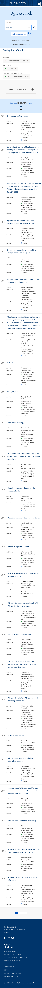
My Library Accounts (12, 954)
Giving (6, 970)
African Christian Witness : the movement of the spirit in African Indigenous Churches (22, 664)
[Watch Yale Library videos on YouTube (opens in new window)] (12, 937)
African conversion (16, 735)
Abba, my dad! (13, 392)
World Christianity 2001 (16, 77)
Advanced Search (19, 34)
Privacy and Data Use (12, 973)
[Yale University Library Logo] (21, 2)
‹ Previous (20, 103)
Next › (30, 103)
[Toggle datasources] (28, 45)
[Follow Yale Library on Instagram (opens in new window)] (9, 937)
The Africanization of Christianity (22, 821)
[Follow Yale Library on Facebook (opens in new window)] (5, 937)
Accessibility (9, 967)
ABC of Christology (16, 423)
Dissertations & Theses (16, 61)
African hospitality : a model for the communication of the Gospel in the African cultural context (23, 791)
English (10, 69)
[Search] (34, 27)
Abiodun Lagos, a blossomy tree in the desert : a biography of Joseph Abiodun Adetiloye (23, 456)
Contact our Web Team (13, 961)
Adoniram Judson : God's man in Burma (24, 518)
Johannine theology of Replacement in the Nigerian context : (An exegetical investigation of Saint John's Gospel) (23, 150)
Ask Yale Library (10, 951)
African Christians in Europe (19, 634)
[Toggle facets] (32, 89)
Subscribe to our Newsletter (15, 958)
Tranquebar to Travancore (17, 116)
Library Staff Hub (11, 976)
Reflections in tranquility (17, 363)
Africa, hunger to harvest (18, 547)
